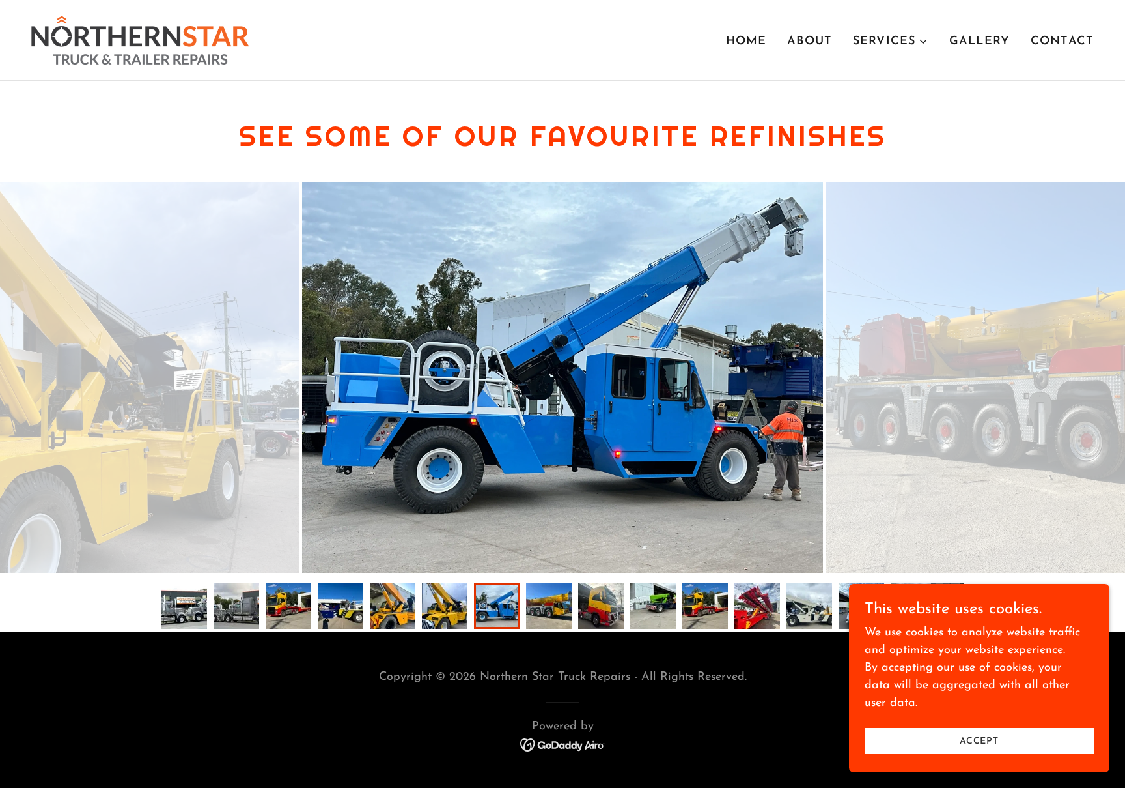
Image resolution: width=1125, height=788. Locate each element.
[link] (140, 40)
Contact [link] (1062, 42)
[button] (890, 42)
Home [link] (746, 42)
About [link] (809, 42)
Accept (979, 741)
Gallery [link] (979, 42)
